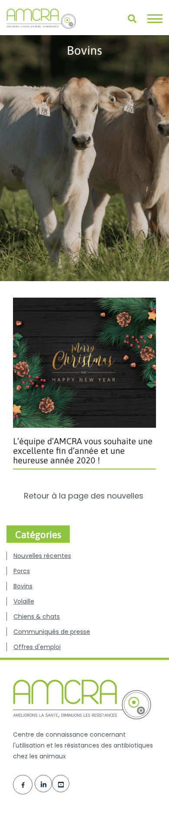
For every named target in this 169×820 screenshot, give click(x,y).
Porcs (21, 571)
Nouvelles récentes (42, 555)
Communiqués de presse (51, 631)
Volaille (23, 601)
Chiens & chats (36, 616)
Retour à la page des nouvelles (85, 496)
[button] (154, 18)
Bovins (22, 586)
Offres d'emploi (37, 647)
